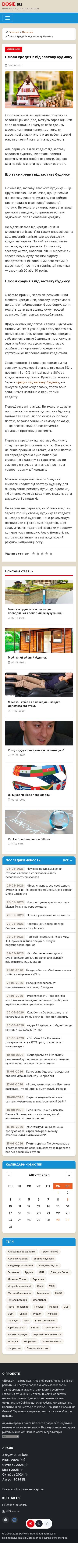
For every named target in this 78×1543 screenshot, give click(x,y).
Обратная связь (16, 1504)
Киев (40, 1286)
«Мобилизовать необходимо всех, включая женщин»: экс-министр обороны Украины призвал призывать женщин (36, 1000)
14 (48, 1206)
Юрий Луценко (16, 1327)
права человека (52, 1341)
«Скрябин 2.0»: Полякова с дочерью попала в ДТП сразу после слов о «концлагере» (34, 1042)
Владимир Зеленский (20, 1265)
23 (67, 1213)
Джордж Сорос (59, 1272)
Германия (13, 1272)
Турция (37, 1313)
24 (10, 1220)
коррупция (30, 1341)
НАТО (58, 1293)
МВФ (52, 1286)
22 (58, 1213)
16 (67, 1206)
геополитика (52, 1327)
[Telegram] (5, 1519)
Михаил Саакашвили (19, 1293)
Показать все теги (37, 1348)
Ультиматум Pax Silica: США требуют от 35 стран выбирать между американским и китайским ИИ (34, 1131)
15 (57, 1206)
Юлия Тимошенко (45, 1320)
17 (10, 1213)
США (10, 1313)
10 (10, 1206)
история (13, 1341)
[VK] (14, 1519)
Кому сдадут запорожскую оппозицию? (36, 750)
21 (48, 1213)
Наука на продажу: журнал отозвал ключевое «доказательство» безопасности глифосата (33, 873)
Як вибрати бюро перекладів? (29, 794)
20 (39, 1213)
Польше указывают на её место (48, 915)
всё (66, 860)
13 (38, 1206)
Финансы (27, 32)
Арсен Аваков (50, 1251)
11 (20, 1206)
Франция (13, 1320)
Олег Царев (40, 1299)
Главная (14, 32)
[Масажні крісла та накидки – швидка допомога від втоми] (39, 685)
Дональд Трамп (17, 1279)
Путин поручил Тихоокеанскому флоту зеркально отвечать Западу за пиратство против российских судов (37, 1147)
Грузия (29, 1272)
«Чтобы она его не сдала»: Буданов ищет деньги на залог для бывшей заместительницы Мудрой (34, 957)
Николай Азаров (17, 1299)
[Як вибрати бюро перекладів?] (39, 777)
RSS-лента (12, 1511)
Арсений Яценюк (18, 1258)
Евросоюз (38, 1279)
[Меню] (7, 18)
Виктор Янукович (44, 1258)
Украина (52, 1313)
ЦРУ (26, 1320)
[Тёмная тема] (39, 1523)
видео (35, 1327)
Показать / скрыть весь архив (23, 1489)
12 (28, 1206)
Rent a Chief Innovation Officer (29, 839)
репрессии (14, 1348)
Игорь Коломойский (19, 1286)
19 (28, 1213)
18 (19, 1213)
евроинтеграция (17, 1334)
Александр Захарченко (22, 1251)
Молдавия (43, 1293)
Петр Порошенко (18, 1306)
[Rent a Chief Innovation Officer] (39, 822)
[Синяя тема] (47, 1523)
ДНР (41, 1272)
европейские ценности (47, 1334)
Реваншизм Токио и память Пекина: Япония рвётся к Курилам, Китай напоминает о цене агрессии (34, 1114)
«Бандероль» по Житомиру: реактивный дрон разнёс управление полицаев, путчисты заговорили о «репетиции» (37, 1059)
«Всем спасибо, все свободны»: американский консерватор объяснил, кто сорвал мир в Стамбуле (38, 889)
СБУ (66, 1306)
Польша (38, 1306)
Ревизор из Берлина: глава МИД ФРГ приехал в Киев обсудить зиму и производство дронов (37, 941)
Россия (53, 1306)
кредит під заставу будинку (37, 382)
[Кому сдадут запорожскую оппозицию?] (39, 733)
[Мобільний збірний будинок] (39, 640)
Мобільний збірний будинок (27, 657)
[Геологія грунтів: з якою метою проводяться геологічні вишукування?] (39, 592)
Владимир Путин (48, 1265)
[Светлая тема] (30, 1523)
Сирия (23, 1313)
